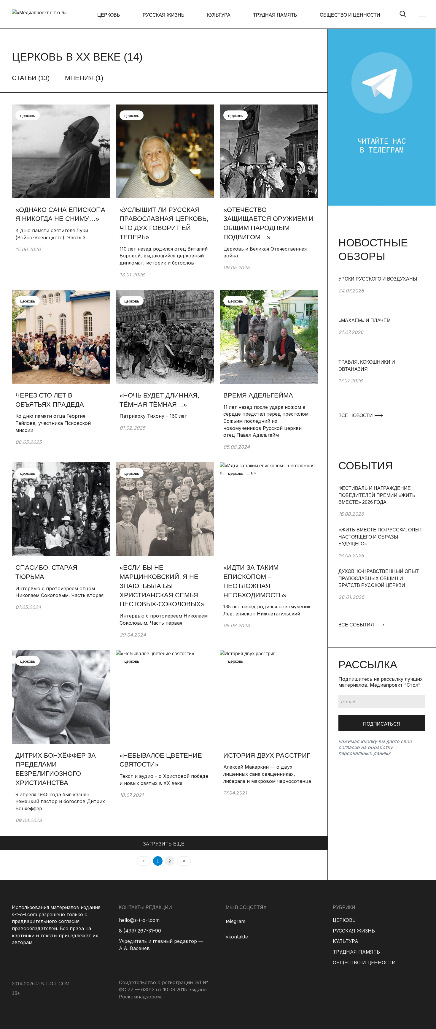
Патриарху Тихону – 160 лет (154, 416)
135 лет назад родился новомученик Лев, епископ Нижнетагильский (267, 610)
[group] (381, 296)
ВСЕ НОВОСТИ (356, 415)
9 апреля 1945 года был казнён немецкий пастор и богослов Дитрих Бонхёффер (60, 801)
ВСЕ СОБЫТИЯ (356, 624)
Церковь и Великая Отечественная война (265, 252)
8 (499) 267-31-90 (140, 931)
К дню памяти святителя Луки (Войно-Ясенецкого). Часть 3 (51, 233)
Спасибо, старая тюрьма (46, 572)
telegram (235, 921)
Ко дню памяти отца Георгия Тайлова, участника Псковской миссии (53, 423)
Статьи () (31, 78)
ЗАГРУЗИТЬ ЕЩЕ (163, 843)
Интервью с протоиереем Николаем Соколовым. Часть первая (164, 619)
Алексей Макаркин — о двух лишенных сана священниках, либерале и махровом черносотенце (267, 774)
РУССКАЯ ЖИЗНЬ (163, 15)
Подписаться (381, 723)
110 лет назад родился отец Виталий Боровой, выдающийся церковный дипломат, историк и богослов (164, 256)
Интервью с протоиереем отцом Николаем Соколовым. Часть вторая (59, 592)
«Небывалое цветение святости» (161, 760)
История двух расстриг (267, 755)
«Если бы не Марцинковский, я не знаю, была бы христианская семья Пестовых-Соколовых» (162, 586)
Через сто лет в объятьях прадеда (49, 400)
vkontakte (237, 937)
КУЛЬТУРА (218, 15)
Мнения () (84, 78)
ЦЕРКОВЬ (108, 15)
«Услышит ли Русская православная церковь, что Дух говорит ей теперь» (164, 223)
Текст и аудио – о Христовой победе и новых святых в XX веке (164, 779)
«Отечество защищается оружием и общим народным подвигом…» (268, 223)
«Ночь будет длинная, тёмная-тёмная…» (159, 400)
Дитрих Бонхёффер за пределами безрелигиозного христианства (55, 769)
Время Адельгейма (258, 395)
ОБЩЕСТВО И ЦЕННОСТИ (350, 15)
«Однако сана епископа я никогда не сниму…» (60, 214)
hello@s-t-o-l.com (139, 920)
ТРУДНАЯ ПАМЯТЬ (275, 15)
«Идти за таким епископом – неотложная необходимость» (255, 581)
